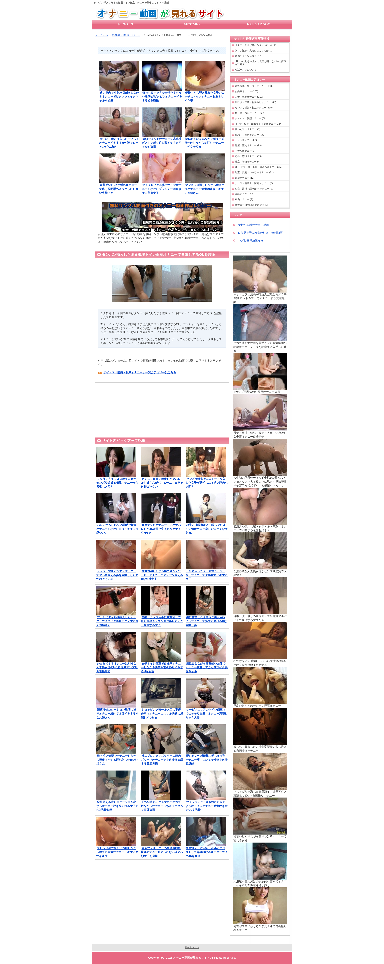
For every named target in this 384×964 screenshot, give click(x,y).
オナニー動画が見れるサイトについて (255, 45)
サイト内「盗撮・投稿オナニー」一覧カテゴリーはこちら (139, 372)
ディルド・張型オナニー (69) (250, 118)
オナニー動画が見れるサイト (191, 957)
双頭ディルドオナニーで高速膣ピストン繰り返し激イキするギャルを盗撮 (162, 142)
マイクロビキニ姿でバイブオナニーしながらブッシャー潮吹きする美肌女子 (162, 188)
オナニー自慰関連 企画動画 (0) (251, 204)
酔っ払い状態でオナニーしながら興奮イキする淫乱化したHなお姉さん (117, 759)
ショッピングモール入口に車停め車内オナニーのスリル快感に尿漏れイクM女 (162, 713)
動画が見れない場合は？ (248, 56)
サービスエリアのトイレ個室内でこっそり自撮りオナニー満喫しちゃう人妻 (207, 713)
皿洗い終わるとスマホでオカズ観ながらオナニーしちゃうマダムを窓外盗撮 (162, 805)
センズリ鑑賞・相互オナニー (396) (254, 107)
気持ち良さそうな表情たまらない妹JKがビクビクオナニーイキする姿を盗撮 (162, 96)
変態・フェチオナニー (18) (249, 134)
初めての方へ (192, 24)
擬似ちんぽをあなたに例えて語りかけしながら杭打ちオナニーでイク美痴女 (204, 142)
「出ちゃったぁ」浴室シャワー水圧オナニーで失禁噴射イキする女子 (207, 574)
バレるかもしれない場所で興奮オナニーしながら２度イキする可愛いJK (117, 528)
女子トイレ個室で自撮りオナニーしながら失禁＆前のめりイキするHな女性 (162, 667)
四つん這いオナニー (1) (247, 129)
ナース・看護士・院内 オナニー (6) (254, 183)
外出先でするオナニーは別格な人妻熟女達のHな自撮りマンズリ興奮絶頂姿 (117, 667)
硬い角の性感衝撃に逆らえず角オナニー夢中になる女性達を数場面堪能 (207, 759)
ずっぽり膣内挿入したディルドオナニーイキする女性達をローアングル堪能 (119, 142)
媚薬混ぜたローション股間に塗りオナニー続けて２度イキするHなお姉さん (117, 713)
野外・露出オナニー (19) (248, 156)
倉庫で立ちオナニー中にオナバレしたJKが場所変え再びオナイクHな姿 (161, 528)
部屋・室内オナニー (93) (248, 145)
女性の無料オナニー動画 (253, 224)
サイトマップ (192, 947)
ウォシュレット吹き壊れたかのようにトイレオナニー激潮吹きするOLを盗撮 (207, 805)
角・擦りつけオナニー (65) (249, 113)
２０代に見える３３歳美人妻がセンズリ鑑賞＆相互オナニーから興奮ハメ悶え (117, 482)
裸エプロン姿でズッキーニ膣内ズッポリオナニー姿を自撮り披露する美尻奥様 (162, 759)
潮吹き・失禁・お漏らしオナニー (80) (255, 102)
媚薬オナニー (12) (244, 177)
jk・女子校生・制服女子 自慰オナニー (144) (258, 123)
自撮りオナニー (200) (246, 91)
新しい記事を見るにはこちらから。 (254, 50)
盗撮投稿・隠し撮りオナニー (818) (254, 86)
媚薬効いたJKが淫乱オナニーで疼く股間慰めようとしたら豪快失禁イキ (118, 188)
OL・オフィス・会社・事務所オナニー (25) (258, 167)
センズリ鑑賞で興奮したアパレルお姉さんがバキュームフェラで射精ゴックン (162, 482)
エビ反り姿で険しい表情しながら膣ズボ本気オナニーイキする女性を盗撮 (117, 852)
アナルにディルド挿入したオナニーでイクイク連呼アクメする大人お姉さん (117, 621)
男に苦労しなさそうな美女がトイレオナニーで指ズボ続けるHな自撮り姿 (206, 621)
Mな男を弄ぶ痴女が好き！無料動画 (260, 232)
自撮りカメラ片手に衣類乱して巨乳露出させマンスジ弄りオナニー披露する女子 (162, 621)
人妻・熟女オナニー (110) (249, 96)
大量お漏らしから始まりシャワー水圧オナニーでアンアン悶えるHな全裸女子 (162, 574)
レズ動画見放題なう (250, 240)
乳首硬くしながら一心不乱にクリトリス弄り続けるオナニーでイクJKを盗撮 (207, 852)
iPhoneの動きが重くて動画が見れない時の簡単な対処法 (260, 63)
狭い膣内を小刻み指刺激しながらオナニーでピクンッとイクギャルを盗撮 (119, 96)
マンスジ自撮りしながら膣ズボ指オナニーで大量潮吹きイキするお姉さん (204, 188)
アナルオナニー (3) (245, 150)
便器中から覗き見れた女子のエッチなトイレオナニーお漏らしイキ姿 (204, 96)
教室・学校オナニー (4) (247, 161)
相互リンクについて (246, 69)
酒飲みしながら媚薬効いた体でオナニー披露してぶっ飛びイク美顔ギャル (207, 667)
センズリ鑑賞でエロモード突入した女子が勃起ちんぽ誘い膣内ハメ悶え (207, 482)
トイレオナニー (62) (246, 140)
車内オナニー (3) (244, 199)
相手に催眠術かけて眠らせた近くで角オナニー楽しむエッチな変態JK (207, 528)
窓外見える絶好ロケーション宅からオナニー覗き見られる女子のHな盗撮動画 (117, 805)
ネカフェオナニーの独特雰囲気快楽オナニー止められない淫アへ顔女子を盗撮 (162, 852)
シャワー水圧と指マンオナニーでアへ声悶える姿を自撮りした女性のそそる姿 (117, 574)
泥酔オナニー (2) (244, 194)
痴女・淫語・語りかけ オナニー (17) (254, 188)
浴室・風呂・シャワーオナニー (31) (254, 172)
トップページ (125, 24)
